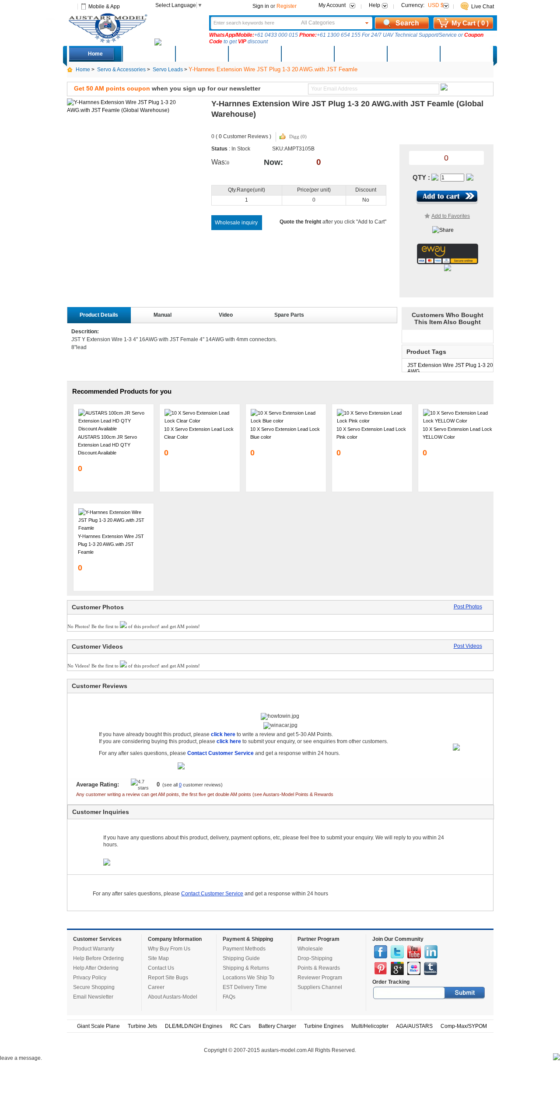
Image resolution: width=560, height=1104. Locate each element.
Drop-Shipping (315, 958)
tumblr (430, 968)
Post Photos (468, 607)
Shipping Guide (241, 958)
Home (95, 54)
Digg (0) (298, 136)
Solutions (360, 54)
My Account (332, 5)
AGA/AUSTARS (414, 1026)
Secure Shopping (94, 987)
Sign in (260, 6)
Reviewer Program (320, 978)
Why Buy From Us (169, 949)
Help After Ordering (96, 968)
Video (226, 315)
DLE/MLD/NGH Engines (193, 1026)
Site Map (158, 958)
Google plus (397, 968)
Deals (148, 54)
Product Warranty (93, 949)
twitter (397, 951)
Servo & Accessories (121, 69)
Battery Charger (277, 1026)
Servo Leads (168, 69)
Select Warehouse (466, 54)
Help (374, 5)
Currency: (422, 5)
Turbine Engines (323, 1026)
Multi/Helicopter (369, 1026)
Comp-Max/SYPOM (464, 1026)
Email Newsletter (93, 997)
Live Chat (482, 6)
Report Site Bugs (168, 978)
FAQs (229, 997)
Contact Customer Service (212, 894)
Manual (163, 315)
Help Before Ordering (98, 958)
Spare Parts (289, 315)
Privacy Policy (89, 978)
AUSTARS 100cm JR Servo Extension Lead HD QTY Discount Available (107, 444)
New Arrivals (201, 54)
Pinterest (380, 968)
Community (307, 54)
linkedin (431, 951)
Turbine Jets (142, 1026)
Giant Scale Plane (98, 1026)
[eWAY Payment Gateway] (447, 262)
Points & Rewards (319, 968)
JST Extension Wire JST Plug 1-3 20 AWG (450, 367)
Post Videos (468, 646)
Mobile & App (104, 6)
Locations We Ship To (248, 978)
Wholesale (310, 949)
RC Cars (240, 1026)
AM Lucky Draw (413, 54)
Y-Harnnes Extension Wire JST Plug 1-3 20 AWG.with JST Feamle (111, 544)
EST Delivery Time (245, 987)
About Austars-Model (172, 997)
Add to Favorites (450, 216)
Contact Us (161, 968)
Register (286, 6)
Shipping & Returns (246, 968)
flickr (413, 968)
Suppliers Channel (320, 987)
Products (254, 54)
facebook (380, 951)
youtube (414, 951)
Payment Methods (244, 949)
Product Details (99, 315)
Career (156, 987)
